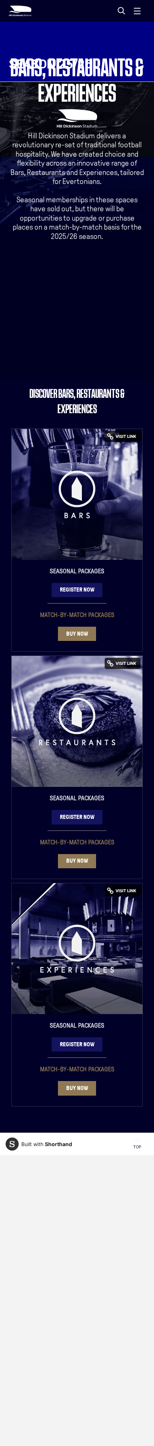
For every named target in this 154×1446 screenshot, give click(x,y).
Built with (46, 1144)
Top (137, 1146)
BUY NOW (77, 633)
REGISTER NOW (77, 589)
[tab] (121, 10)
